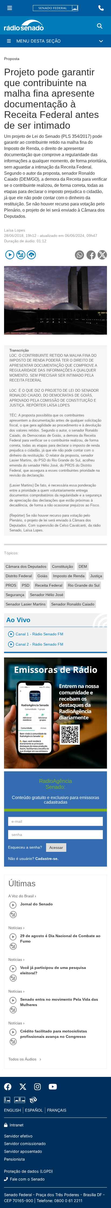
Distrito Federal (19, 576)
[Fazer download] (31, 255)
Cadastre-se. (46, 858)
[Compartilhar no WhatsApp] (79, 255)
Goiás (42, 576)
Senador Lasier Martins (26, 604)
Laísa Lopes (14, 230)
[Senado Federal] (55, 8)
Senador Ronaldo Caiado (72, 604)
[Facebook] (9, 1087)
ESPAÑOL (34, 1110)
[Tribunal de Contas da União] (32, 1100)
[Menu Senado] (10, 8)
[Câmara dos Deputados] (8, 1100)
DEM (83, 566)
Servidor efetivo (18, 1136)
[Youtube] (51, 1087)
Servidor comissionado (25, 1143)
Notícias (15, 928)
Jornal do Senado (36, 904)
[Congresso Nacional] (19, 1100)
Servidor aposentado (23, 1151)
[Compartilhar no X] (102, 255)
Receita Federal (48, 585)
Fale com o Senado (27, 1179)
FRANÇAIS (56, 1110)
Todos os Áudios (22, 1059)
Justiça (96, 576)
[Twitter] (22, 1087)
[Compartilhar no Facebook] (91, 255)
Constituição (62, 566)
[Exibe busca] (99, 26)
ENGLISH (12, 1110)
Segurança (15, 595)
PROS (11, 585)
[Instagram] (37, 1087)
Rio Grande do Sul (83, 585)
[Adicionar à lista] (21, 255)
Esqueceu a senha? (25, 847)
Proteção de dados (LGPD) (28, 1171)
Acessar (56, 847)
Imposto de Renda (69, 576)
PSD (25, 585)
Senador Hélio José (46, 595)
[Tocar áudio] (10, 255)
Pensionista (14, 1159)
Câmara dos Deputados (26, 566)
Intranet (16, 1125)
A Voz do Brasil (21, 896)
